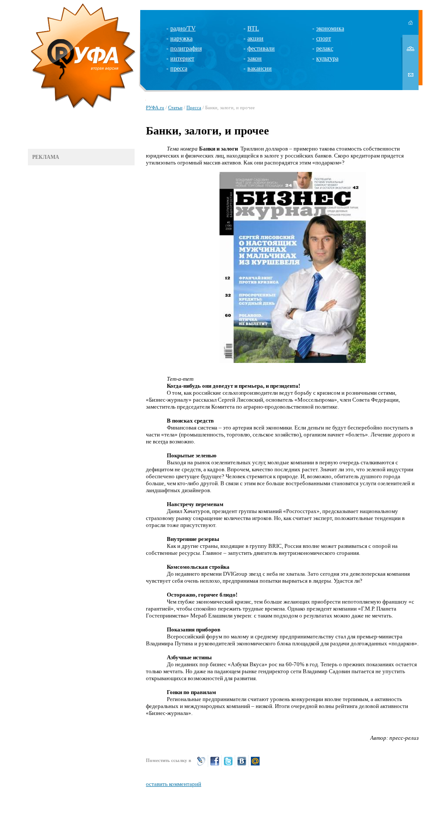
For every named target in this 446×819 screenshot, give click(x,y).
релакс (324, 48)
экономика (330, 28)
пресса (178, 68)
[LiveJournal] (201, 765)
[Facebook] (214, 765)
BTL (253, 28)
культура (327, 58)
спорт (323, 38)
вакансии (259, 68)
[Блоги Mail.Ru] (255, 765)
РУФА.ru (155, 107)
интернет (182, 58)
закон (254, 58)
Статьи (175, 107)
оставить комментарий (173, 784)
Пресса (193, 107)
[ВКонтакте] (241, 765)
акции (255, 38)
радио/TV (183, 28)
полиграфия (186, 48)
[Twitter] (228, 765)
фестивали (261, 48)
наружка (181, 38)
